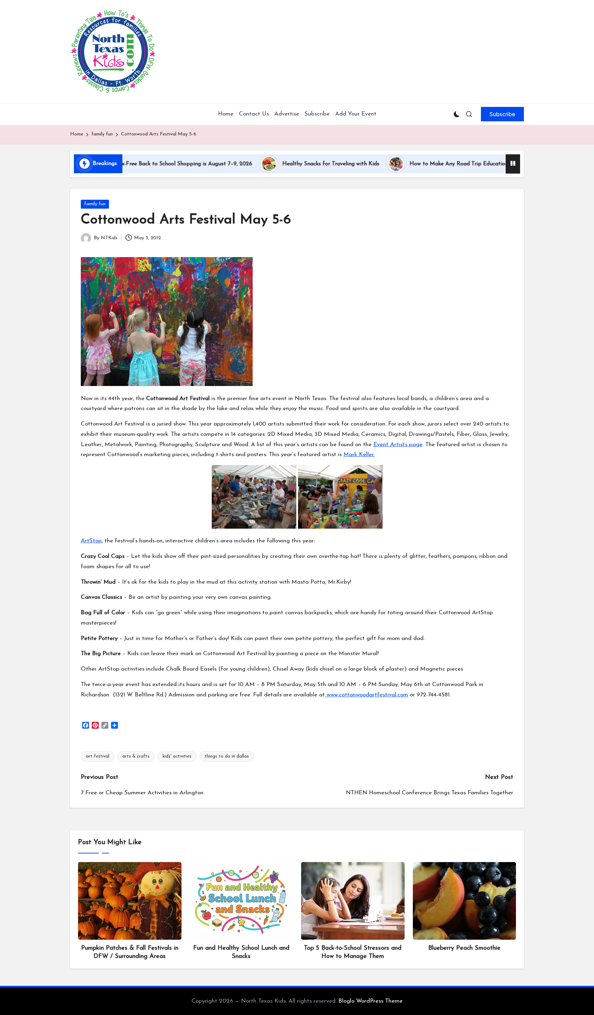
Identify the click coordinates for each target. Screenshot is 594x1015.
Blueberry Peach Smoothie (464, 948)
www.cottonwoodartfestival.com (366, 695)
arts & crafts (136, 756)
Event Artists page (397, 445)
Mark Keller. (359, 454)
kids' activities (177, 756)
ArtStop (91, 541)
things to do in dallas (227, 756)
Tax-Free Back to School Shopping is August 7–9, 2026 (146, 164)
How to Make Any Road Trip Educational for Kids (434, 164)
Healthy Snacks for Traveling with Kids (293, 164)
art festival (97, 756)
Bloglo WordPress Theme (370, 1001)
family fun (95, 204)
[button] (502, 114)
